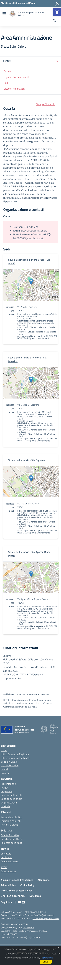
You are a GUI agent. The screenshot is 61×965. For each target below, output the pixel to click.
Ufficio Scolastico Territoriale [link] (15, 758)
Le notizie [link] (6, 853)
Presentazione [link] (8, 784)
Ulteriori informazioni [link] (14, 88)
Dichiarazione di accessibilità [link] (16, 890)
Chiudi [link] (45, 961)
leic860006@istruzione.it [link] (33, 230)
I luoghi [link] (4, 787)
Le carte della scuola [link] (11, 799)
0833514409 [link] (31, 227)
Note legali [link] (35, 896)
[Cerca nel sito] (54, 21)
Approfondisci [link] (47, 957)
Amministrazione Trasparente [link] (17, 880)
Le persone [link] (6, 791)
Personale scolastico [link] (11, 817)
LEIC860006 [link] (28, 927)
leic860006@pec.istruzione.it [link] (28, 238)
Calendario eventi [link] (10, 861)
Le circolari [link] (6, 857)
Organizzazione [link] (9, 802)
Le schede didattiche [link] (11, 839)
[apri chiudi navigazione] (4, 14)
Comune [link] (5, 773)
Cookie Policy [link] (27, 885)
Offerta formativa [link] (10, 835)
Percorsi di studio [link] (9, 824)
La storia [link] (5, 806)
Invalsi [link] (4, 769)
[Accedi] (57, 4)
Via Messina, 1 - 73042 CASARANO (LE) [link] (27, 912)
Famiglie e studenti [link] (10, 821)
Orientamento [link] (8, 871)
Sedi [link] (6, 83)
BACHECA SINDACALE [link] (13, 896)
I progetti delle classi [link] (11, 843)
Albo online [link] (44, 880)
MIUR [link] (4, 750)
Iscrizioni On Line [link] (9, 765)
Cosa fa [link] (7, 71)
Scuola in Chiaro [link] (9, 762)
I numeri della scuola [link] (11, 795)
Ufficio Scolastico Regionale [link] (15, 754)
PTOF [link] (4, 867)
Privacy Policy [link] (8, 885)
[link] (57, 12)
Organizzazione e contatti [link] (17, 77)
